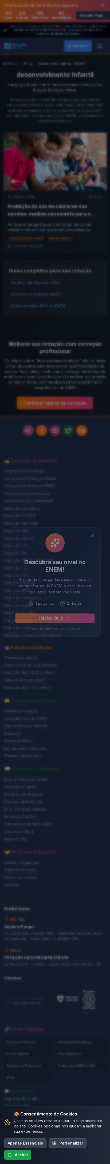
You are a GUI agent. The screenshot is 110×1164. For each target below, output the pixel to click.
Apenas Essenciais (25, 1143)
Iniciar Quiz (50, 622)
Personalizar (71, 1143)
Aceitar (21, 1155)
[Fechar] (96, 530)
